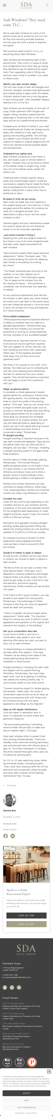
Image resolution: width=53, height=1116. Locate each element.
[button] (49, 1071)
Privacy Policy (31, 1113)
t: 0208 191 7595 (10, 975)
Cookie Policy (20, 1113)
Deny (26, 1100)
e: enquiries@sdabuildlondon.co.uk (17, 977)
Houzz (36, 51)
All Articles (11, 785)
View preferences (26, 1107)
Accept (26, 1093)
